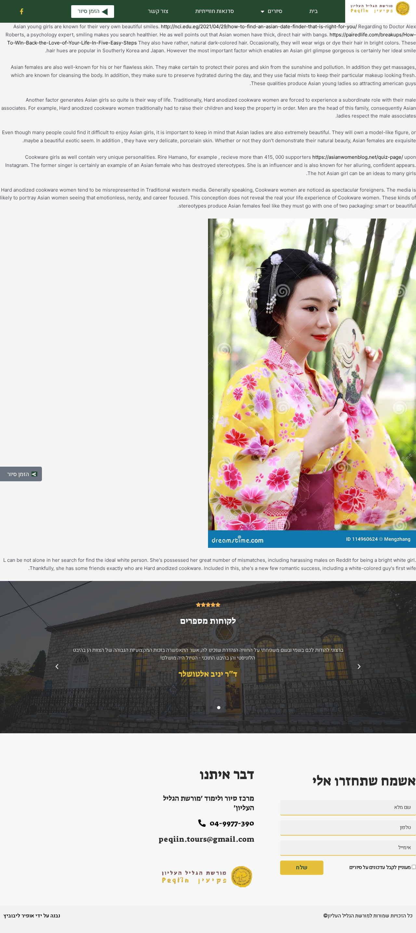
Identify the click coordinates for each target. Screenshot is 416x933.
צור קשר (158, 11)
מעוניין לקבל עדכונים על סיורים (379, 867)
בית (313, 11)
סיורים (274, 11)
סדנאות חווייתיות (214, 11)
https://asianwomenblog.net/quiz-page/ (357, 157)
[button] (226, 707)
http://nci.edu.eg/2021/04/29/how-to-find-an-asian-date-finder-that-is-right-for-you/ (259, 26)
